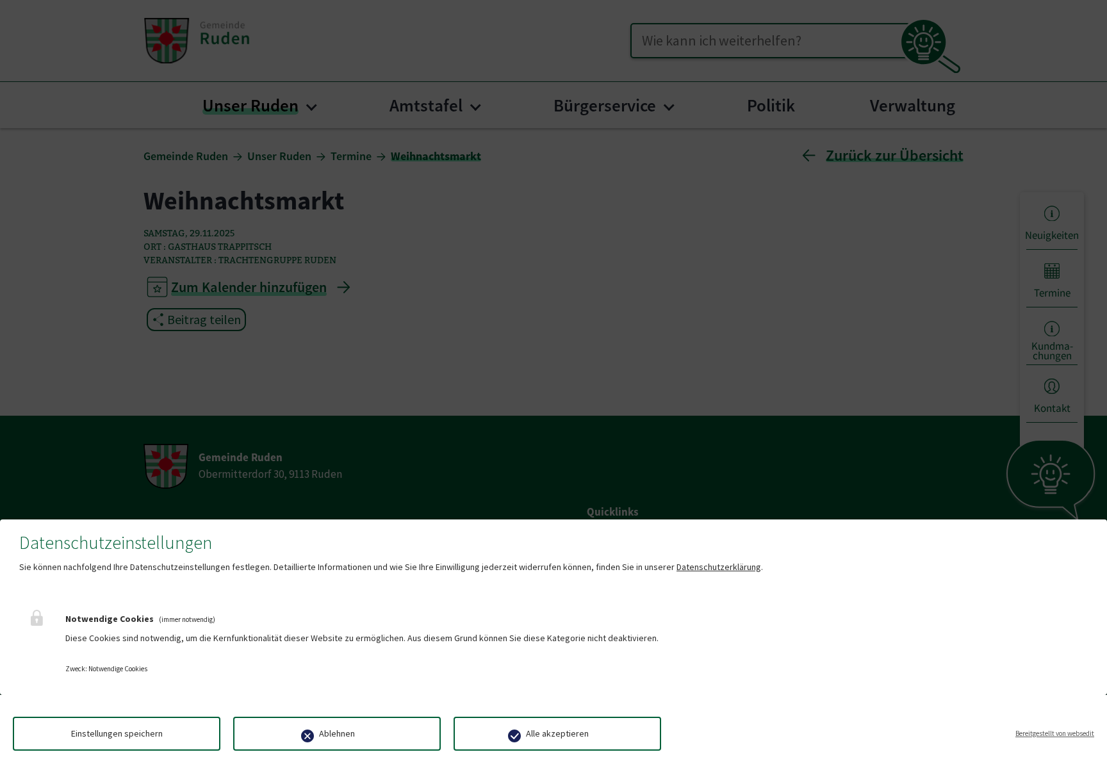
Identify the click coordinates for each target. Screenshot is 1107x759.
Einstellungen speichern (117, 733)
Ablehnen (337, 733)
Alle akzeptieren (557, 733)
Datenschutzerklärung (718, 567)
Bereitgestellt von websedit (1054, 733)
